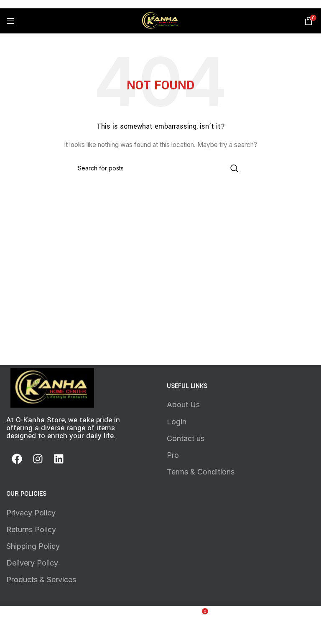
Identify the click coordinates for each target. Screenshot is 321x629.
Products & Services (41, 579)
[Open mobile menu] (10, 21)
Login (176, 421)
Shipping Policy (33, 546)
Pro (173, 455)
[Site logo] (160, 20)
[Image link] (52, 387)
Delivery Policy (32, 562)
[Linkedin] (58, 458)
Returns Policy (31, 529)
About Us (183, 404)
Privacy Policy (31, 512)
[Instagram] (37, 458)
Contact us (185, 438)
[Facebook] (16, 458)
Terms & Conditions (200, 471)
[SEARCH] (234, 168)
